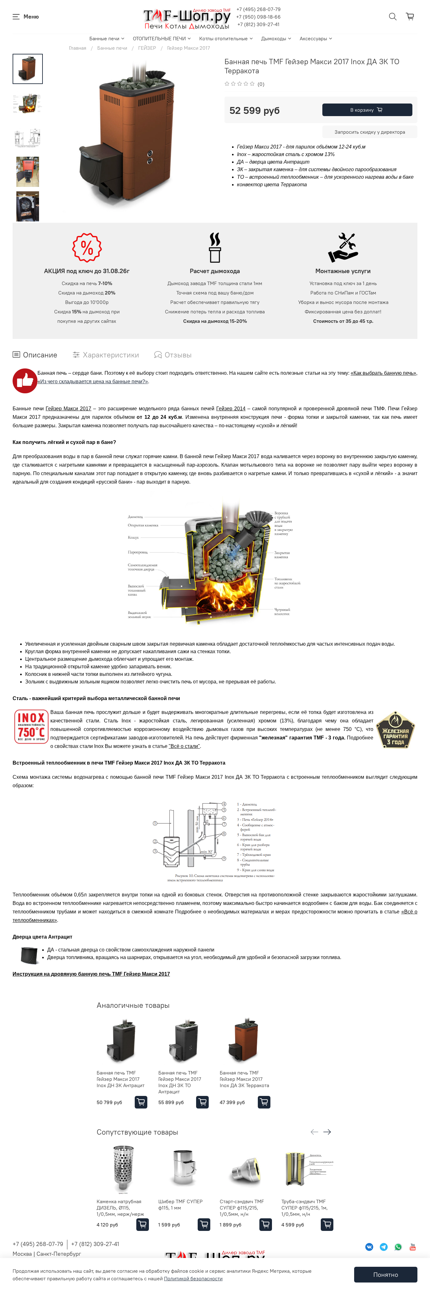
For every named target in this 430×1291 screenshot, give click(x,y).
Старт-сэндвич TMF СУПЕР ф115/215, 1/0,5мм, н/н (242, 1207)
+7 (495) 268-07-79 (258, 9)
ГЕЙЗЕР (147, 48)
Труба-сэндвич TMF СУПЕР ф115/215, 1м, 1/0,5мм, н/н (304, 1207)
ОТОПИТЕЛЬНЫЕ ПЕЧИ (159, 38)
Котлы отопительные (223, 38)
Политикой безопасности (193, 1278)
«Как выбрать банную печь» (383, 373)
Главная (77, 48)
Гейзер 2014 (231, 408)
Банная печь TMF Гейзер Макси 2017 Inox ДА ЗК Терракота (244, 1078)
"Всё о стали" (184, 746)
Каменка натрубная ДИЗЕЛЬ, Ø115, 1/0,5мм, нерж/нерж (120, 1207)
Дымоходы (273, 38)
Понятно (385, 1274)
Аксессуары (313, 38)
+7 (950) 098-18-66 (258, 17)
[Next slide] (27, 214)
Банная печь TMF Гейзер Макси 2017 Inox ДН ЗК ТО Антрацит (179, 1081)
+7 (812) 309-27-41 (258, 24)
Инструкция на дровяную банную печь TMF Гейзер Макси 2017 (91, 974)
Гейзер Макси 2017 (188, 48)
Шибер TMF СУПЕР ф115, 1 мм (180, 1204)
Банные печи (104, 38)
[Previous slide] (58, 138)
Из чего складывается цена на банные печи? (91, 381)
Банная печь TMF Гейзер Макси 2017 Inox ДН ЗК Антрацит (120, 1078)
